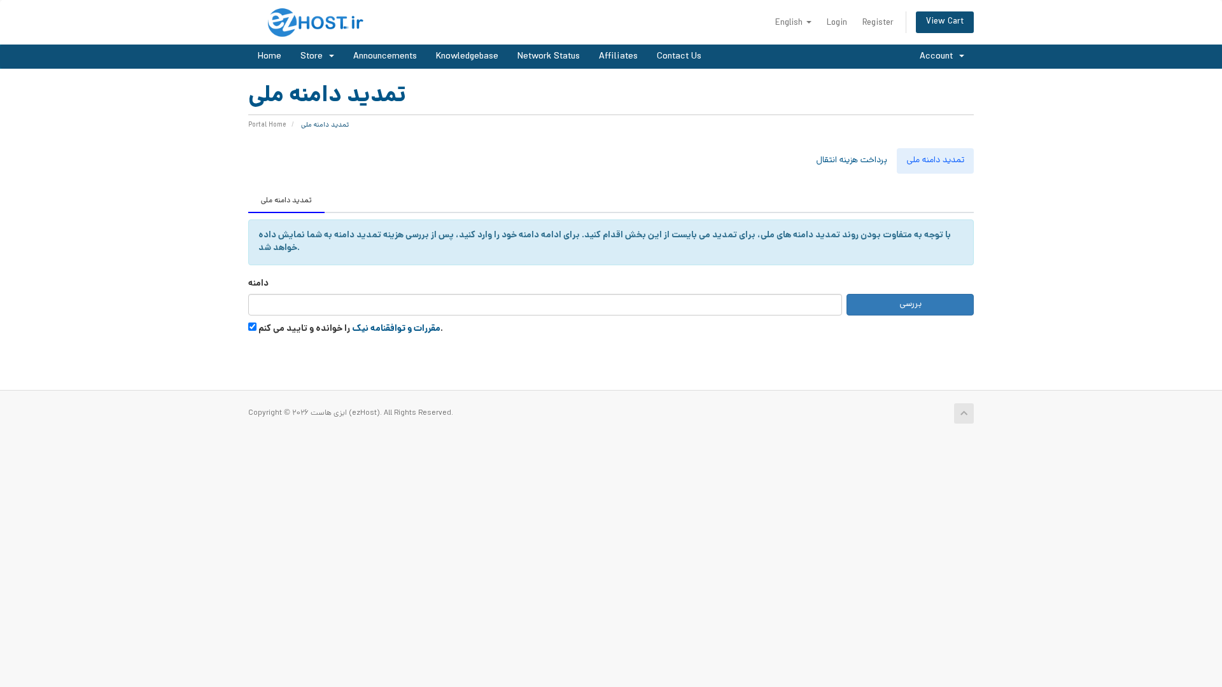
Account (939, 57)
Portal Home (267, 125)
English (790, 23)
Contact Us (679, 57)
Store (314, 57)
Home (269, 57)
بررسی (910, 304)
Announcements (385, 57)
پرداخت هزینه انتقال (851, 160)
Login (837, 23)
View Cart (945, 22)
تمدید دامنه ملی (935, 160)
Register (878, 23)
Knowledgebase (467, 57)
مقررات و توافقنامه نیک (396, 329)
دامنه (258, 284)
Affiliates (618, 57)
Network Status (548, 57)
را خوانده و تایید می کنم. (350, 329)
